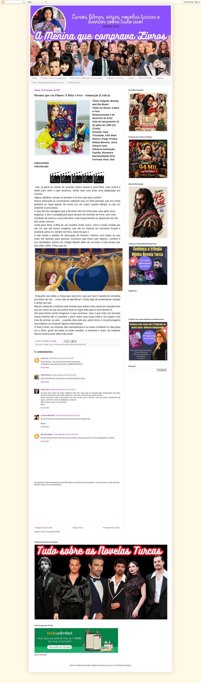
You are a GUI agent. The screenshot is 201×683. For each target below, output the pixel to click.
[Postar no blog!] (67, 341)
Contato (131, 78)
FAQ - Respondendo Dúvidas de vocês (47, 83)
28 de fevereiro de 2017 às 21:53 (65, 434)
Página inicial (78, 528)
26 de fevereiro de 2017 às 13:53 (61, 358)
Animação (73, 344)
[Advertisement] (77, 506)
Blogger (128, 665)
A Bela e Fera (48, 344)
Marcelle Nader (47, 434)
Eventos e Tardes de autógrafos (53, 78)
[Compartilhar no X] (70, 341)
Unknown (44, 358)
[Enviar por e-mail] (65, 341)
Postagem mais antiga (111, 528)
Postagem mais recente (43, 528)
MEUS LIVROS (145, 78)
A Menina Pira (74, 83)
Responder (45, 368)
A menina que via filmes (61, 344)
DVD (84, 344)
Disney (79, 344)
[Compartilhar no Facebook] (72, 341)
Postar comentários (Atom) (50, 532)
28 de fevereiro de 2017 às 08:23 (63, 390)
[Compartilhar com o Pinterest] (75, 341)
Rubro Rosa (45, 390)
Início (34, 78)
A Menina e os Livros (115, 78)
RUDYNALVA (46, 375)
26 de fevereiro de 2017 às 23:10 (64, 375)
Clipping (159, 78)
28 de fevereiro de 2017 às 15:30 (67, 415)
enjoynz (111, 665)
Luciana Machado (47, 415)
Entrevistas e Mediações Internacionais (86, 78)
